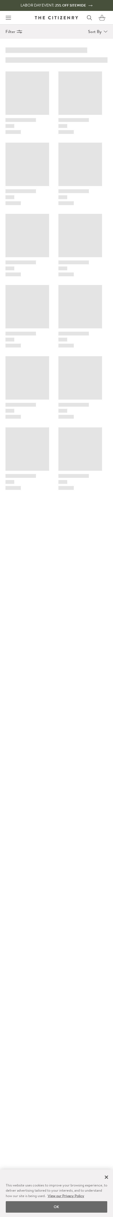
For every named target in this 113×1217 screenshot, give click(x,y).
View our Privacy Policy (66, 1196)
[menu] (8, 17)
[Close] (106, 1177)
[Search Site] (89, 17)
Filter (10, 31)
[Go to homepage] (56, 17)
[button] (102, 17)
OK (56, 1206)
